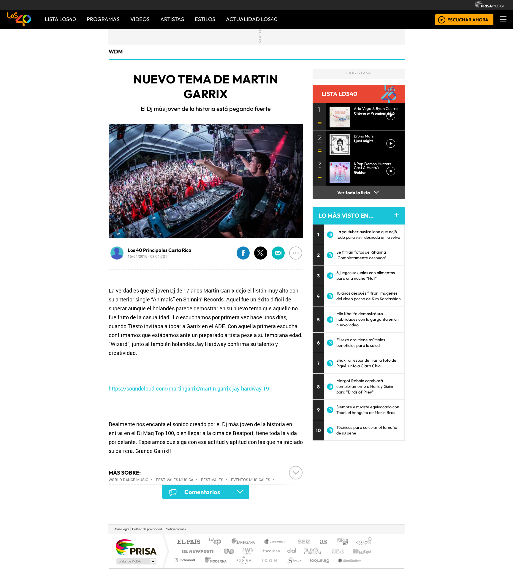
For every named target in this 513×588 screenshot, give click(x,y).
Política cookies (175, 529)
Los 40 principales (217, 542)
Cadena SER (304, 542)
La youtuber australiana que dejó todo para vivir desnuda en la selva (368, 234)
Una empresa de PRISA (136, 546)
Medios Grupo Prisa (136, 561)
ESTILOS (205, 19)
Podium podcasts (185, 558)
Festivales (212, 479)
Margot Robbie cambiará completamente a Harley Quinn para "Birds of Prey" (365, 386)
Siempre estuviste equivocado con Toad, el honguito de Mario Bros (367, 409)
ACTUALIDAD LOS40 (252, 19)
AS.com (322, 542)
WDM (116, 51)
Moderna (214, 567)
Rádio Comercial (372, 567)
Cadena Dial (343, 551)
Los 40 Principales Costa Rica (159, 250)
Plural (242, 567)
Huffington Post (196, 551)
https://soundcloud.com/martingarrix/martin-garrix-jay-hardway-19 (189, 388)
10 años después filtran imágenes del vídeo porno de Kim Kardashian (368, 295)
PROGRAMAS (103, 19)
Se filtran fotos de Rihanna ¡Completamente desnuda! (361, 254)
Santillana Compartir (276, 542)
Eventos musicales (250, 479)
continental (291, 551)
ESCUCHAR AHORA (467, 19)
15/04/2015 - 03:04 (147, 256)
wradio (246, 551)
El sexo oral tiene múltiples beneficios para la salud (360, 342)
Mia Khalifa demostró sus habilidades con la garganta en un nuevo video (367, 319)
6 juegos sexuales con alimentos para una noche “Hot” (365, 275)
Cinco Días (269, 551)
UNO (229, 551)
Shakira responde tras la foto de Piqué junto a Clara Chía (366, 363)
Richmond (185, 567)
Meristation (346, 567)
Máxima (308, 551)
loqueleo (317, 567)
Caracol (364, 542)
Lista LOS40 (60, 19)
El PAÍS (188, 542)
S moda (292, 567)
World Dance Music (128, 479)
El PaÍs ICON (268, 567)
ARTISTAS (172, 19)
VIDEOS (140, 19)
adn (342, 542)
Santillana (245, 542)
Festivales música (174, 479)
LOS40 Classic (325, 551)
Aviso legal (121, 529)
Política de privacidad (147, 529)
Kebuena (365, 551)
